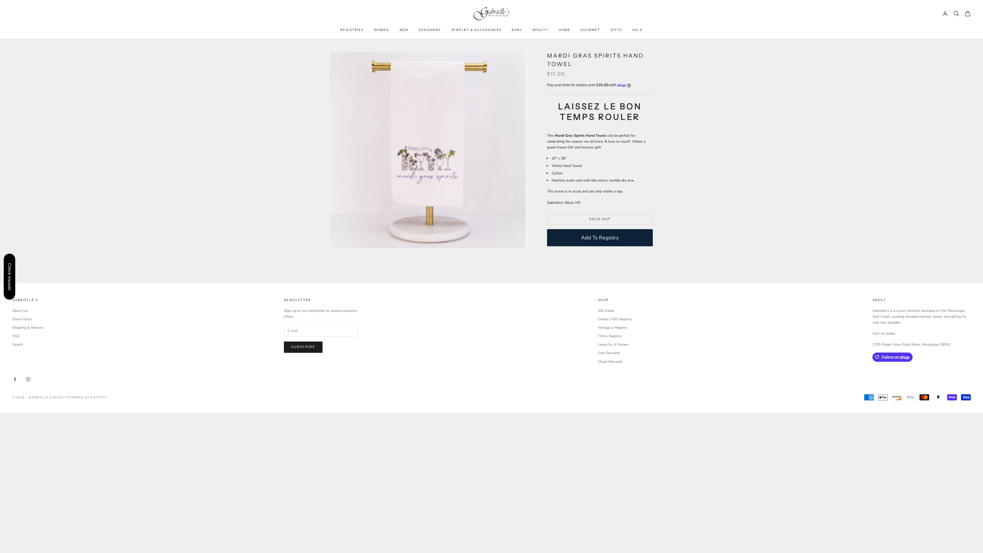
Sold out (600, 219)
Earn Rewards (609, 352)
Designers (430, 30)
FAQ (15, 336)
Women (381, 30)
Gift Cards (606, 310)
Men (404, 30)
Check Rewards (610, 361)
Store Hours (22, 319)
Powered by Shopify (86, 397)
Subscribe (303, 347)
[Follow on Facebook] (14, 379)
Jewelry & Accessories (476, 30)
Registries (352, 30)
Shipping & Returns (28, 327)
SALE (637, 30)
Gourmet (590, 30)
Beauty (541, 30)
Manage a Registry (612, 327)
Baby (517, 30)
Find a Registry (610, 336)
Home (565, 30)
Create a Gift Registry (615, 319)
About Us (20, 310)
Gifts (616, 30)
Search (17, 344)
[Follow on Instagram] (28, 379)
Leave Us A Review (613, 344)
